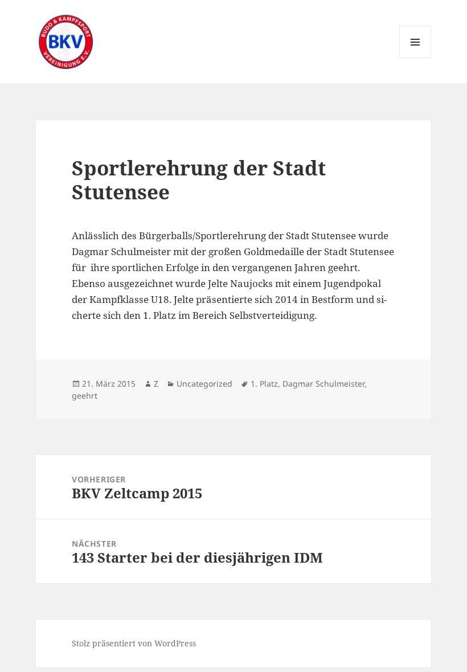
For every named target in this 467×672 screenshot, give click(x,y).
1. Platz (264, 383)
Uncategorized (204, 383)
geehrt (84, 395)
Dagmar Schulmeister (323, 383)
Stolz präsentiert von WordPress (134, 643)
